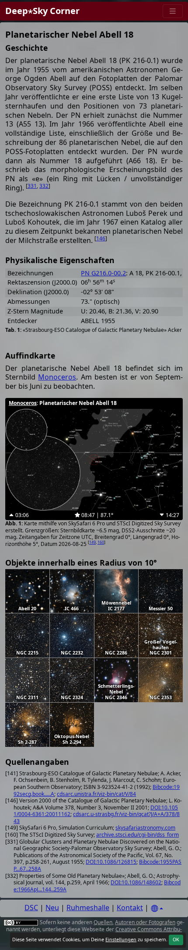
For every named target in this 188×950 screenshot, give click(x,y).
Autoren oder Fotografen (145, 922)
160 (100, 542)
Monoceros (57, 377)
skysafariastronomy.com (145, 827)
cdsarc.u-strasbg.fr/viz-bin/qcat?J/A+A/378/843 (97, 817)
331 (32, 186)
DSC (31, 907)
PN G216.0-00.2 (103, 273)
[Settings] (157, 909)
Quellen (103, 922)
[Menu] (173, 11)
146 (100, 238)
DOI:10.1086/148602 (136, 882)
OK (176, 939)
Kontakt (130, 907)
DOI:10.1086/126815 (111, 862)
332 (44, 186)
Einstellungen (120, 939)
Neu (52, 907)
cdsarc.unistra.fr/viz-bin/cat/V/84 (96, 794)
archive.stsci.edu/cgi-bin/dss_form (137, 834)
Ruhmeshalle (87, 907)
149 (92, 542)
